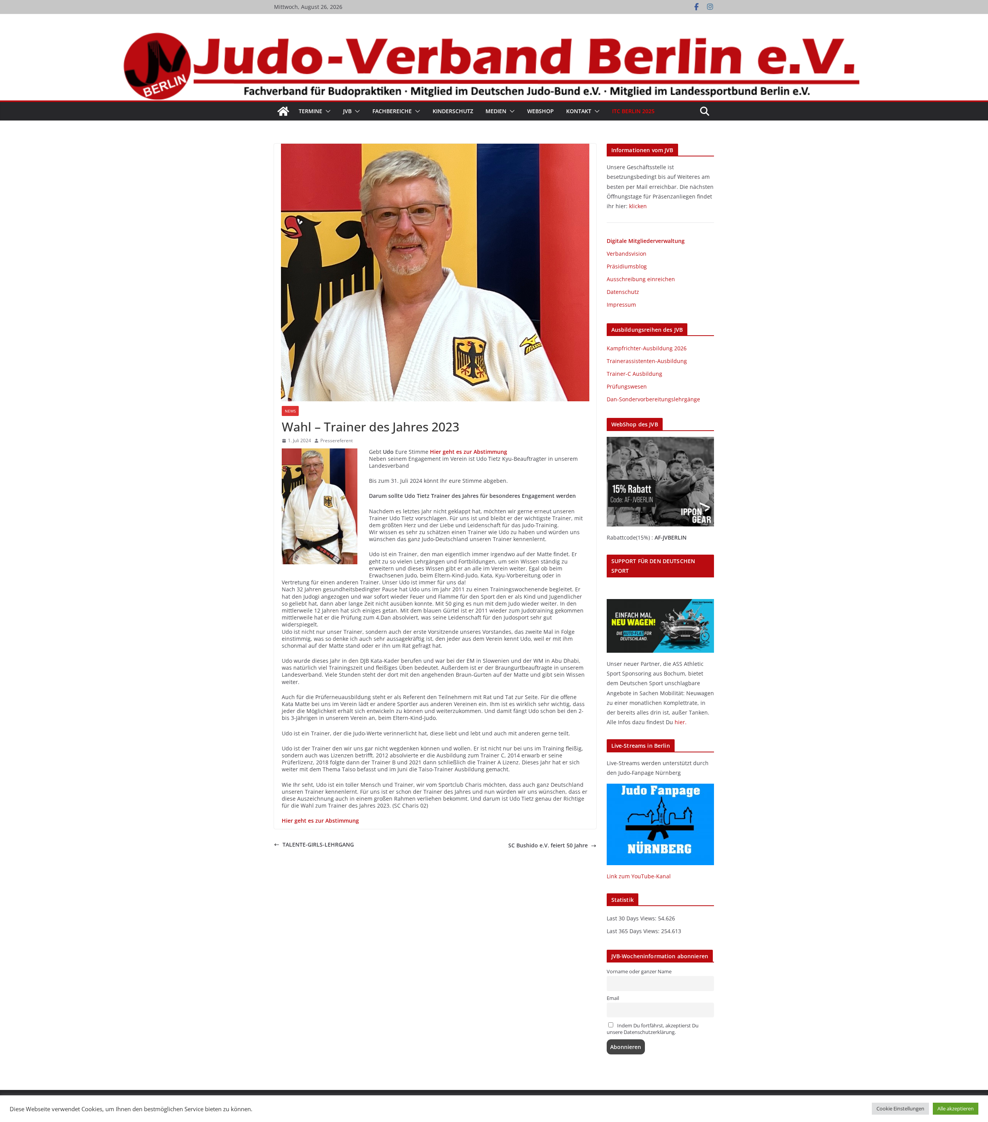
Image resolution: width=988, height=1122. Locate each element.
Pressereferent (336, 441)
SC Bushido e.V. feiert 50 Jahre (548, 845)
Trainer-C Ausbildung (634, 373)
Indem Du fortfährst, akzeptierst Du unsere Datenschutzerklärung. (653, 1028)
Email (613, 998)
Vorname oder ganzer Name (639, 971)
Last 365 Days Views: (634, 931)
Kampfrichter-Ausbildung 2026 (647, 348)
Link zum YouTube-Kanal (639, 876)
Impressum (621, 304)
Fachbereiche (392, 111)
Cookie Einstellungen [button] (900, 1108)
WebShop (540, 111)
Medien (496, 111)
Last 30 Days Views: (632, 918)
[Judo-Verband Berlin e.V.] (494, 35)
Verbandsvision (626, 253)
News (290, 411)
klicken (638, 206)
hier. (681, 722)
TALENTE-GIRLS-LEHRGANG (318, 844)
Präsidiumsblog (627, 266)
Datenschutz (623, 291)
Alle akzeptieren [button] (955, 1108)
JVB (347, 111)
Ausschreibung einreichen (641, 279)
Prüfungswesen (627, 386)
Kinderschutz (453, 111)
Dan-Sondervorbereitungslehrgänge (653, 399)
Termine (310, 111)
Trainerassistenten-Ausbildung (647, 361)
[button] (326, 111)
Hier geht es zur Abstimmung (468, 451)
